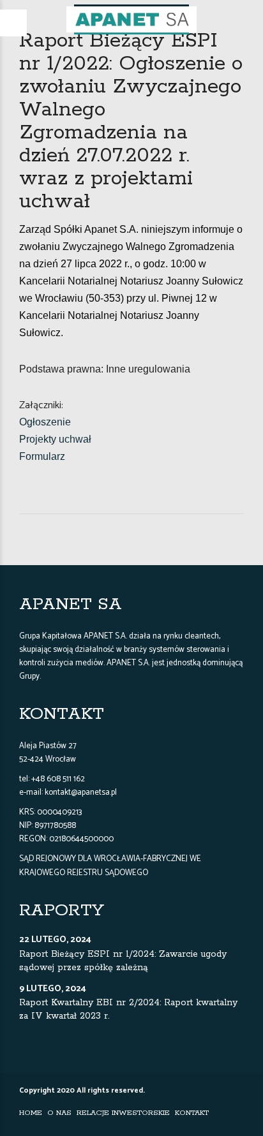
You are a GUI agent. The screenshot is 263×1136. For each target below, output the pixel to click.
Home (30, 1113)
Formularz (42, 456)
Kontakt (192, 1113)
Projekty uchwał (55, 439)
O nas (59, 1113)
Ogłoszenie (45, 422)
